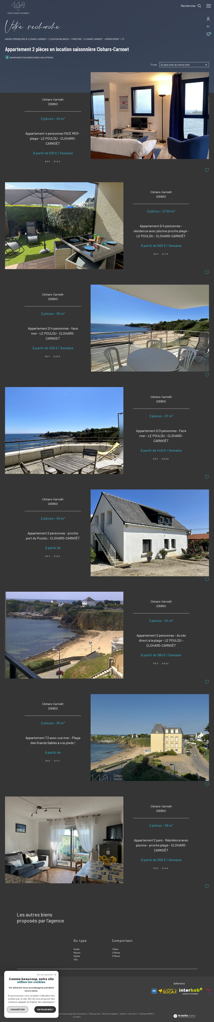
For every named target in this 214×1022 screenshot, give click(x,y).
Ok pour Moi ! (45, 1009)
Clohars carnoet (93, 39)
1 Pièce (115, 949)
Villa (76, 959)
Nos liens (132, 1013)
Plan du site (95, 1013)
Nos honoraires (80, 1013)
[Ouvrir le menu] (208, 6)
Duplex (77, 956)
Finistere (77, 39)
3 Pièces (116, 956)
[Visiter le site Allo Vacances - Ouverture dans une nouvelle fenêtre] (154, 991)
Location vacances (59, 39)
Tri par (153, 64)
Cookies (77, 1017)
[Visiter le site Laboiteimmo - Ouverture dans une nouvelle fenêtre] (184, 1016)
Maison (77, 952)
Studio (77, 949)
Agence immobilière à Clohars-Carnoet (26, 39)
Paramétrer (18, 1009)
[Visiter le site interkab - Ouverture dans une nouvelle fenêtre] (190, 991)
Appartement (112, 39)
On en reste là (44, 974)
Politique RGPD (146, 1013)
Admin (123, 1013)
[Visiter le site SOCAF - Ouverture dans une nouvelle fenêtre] (167, 991)
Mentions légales (110, 1013)
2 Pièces (116, 952)
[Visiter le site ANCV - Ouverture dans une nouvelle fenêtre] (208, 991)
